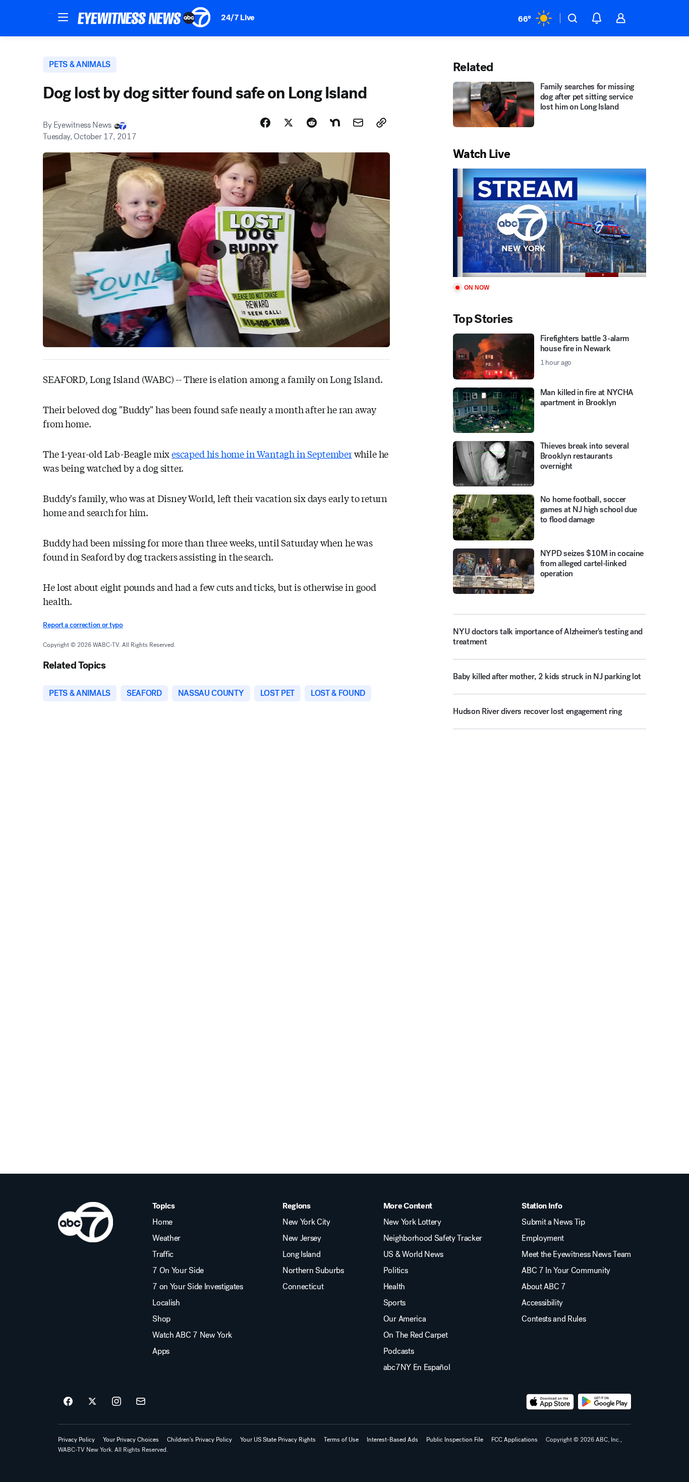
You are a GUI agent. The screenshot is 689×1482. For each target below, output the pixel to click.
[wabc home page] (85, 1222)
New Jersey (301, 1238)
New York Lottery (412, 1222)
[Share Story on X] (288, 122)
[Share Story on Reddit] (311, 122)
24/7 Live (238, 17)
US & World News (413, 1254)
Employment (543, 1238)
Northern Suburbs (313, 1271)
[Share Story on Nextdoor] (334, 122)
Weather (166, 1238)
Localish (166, 1303)
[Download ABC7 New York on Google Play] (604, 1402)
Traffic (163, 1254)
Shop (161, 1319)
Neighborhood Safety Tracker (432, 1238)
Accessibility (542, 1303)
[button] (63, 17)
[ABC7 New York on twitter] (92, 1402)
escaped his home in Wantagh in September (261, 453)
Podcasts (398, 1351)
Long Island (301, 1254)
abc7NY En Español (416, 1367)
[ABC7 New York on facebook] (68, 1402)
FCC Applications (514, 1440)
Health (394, 1287)
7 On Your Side (178, 1271)
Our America (404, 1319)
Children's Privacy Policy (199, 1440)
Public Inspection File (454, 1440)
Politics (395, 1271)
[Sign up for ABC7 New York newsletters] (141, 1402)
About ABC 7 (543, 1287)
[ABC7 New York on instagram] (116, 1402)
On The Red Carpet (415, 1335)
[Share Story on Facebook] (265, 122)
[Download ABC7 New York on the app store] (550, 1402)
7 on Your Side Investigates (197, 1287)
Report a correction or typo (83, 625)
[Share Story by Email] (358, 122)
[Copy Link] (381, 122)
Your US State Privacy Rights (278, 1440)
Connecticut (302, 1287)
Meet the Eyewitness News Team (576, 1254)
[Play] (549, 223)
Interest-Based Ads (392, 1440)
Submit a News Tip (553, 1222)
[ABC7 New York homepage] (144, 18)
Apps (160, 1351)
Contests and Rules (554, 1319)
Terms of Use (341, 1440)
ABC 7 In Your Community (566, 1271)
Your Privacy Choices (131, 1440)
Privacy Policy (76, 1440)
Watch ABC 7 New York (192, 1335)
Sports (394, 1303)
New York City (306, 1222)
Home (162, 1222)
